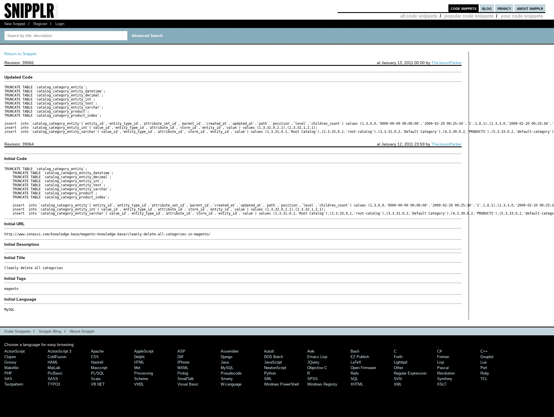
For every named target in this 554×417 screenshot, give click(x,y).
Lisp (440, 362)
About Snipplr (82, 331)
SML (268, 379)
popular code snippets (469, 16)
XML (398, 384)
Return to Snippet (20, 53)
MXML (182, 368)
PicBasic (55, 373)
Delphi (139, 357)
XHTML (357, 384)
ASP (181, 351)
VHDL (139, 384)
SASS (53, 379)
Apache (97, 351)
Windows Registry (322, 384)
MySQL (227, 368)
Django (226, 357)
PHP (8, 373)
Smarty (227, 379)
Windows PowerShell (281, 384)
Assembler (230, 351)
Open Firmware (363, 368)
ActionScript (14, 351)
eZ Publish (360, 357)
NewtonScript (275, 368)
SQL (354, 379)
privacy (504, 8)
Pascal (443, 368)
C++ (484, 351)
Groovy (10, 362)
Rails (355, 373)
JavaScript (273, 362)
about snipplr (530, 8)
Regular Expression (410, 373)
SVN (398, 379)
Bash (355, 351)
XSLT (441, 384)
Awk (311, 351)
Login (59, 24)
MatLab (54, 368)
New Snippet (14, 24)
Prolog (182, 373)
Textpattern (13, 384)
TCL (483, 379)
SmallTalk (185, 379)
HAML (53, 362)
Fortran (443, 357)
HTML (139, 362)
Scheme (141, 379)
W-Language (231, 384)
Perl (483, 368)
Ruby (484, 373)
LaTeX (356, 362)
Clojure (10, 357)
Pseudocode (231, 373)
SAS (8, 379)
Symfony (444, 379)
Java (225, 362)
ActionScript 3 (59, 351)
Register (40, 24)
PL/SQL (97, 373)
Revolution (446, 373)
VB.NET (98, 384)
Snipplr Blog (50, 331)
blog (487, 8)
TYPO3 (54, 384)
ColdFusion (57, 357)
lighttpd (400, 362)
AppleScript (144, 351)
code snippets (463, 8)
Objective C (317, 368)
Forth (398, 357)
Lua (483, 362)
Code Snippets (17, 331)
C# (439, 351)
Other (398, 368)
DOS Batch (273, 357)
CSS (95, 357)
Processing (143, 373)
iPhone (183, 362)
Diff (180, 357)
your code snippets (522, 16)
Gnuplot (486, 357)
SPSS (312, 379)
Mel (137, 368)
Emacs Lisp (317, 357)
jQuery (313, 362)
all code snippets (418, 16)
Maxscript (99, 368)
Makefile (11, 368)
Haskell (97, 362)
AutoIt (269, 351)
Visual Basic (188, 384)
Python (270, 373)
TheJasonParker (446, 62)
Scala (95, 379)
